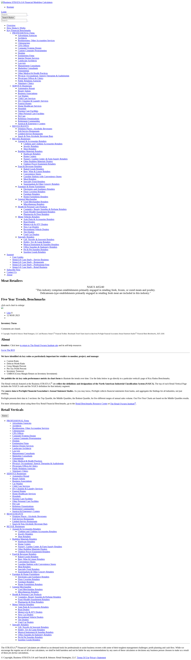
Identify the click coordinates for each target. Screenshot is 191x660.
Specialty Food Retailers (34, 181)
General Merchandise (27, 199)
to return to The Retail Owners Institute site (39, 345)
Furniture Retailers (31, 194)
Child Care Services (27, 98)
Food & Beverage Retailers (30, 166)
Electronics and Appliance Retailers (39, 189)
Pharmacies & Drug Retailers (36, 214)
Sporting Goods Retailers (34, 252)
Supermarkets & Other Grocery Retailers (41, 184)
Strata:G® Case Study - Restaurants (28, 262)
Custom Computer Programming (32, 50)
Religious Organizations (28, 118)
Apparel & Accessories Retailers (32, 141)
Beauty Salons (24, 91)
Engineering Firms (26, 55)
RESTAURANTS (20, 126)
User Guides (17, 257)
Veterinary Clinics (26, 83)
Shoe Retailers (29, 149)
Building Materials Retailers (30, 151)
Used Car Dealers (31, 234)
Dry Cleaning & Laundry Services (33, 101)
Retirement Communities (29, 121)
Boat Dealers (29, 222)
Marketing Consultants (28, 68)
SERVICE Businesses (22, 86)
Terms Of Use (83, 657)
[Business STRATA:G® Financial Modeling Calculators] (26, 2)
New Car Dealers (31, 227)
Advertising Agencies (27, 35)
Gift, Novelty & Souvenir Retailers (38, 239)
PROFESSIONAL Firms (23, 33)
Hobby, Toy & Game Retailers (36, 242)
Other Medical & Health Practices (33, 73)
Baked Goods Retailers (33, 169)
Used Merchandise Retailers (35, 202)
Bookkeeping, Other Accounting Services (36, 40)
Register (10, 7)
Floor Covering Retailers (34, 191)
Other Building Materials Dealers (38, 161)
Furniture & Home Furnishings (31, 186)
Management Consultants (29, 66)
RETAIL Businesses (21, 139)
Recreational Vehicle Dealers (36, 229)
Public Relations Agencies (29, 81)
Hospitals (22, 108)
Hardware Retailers (32, 154)
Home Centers (29, 156)
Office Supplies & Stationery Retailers (40, 247)
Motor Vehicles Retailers (29, 217)
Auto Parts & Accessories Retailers (38, 219)
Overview (11, 25)
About (9, 275)
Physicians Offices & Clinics (30, 78)
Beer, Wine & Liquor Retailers (36, 171)
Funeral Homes (24, 103)
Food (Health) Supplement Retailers (39, 212)
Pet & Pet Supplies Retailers (35, 249)
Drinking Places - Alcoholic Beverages (35, 128)
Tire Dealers (28, 232)
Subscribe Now (13, 270)
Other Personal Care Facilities (31, 113)
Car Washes (23, 96)
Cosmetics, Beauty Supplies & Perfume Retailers (45, 209)
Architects (22, 38)
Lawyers (22, 63)
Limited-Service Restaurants (30, 134)
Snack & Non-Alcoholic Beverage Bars (35, 136)
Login (3, 12)
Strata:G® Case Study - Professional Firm (30, 264)
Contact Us (12, 272)
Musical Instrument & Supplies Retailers (41, 244)
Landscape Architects (27, 60)
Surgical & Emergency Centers (31, 123)
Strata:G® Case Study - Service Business (30, 259)
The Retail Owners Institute (123, 404)
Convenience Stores (32, 174)
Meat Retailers (29, 179)
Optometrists (23, 71)
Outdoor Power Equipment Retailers (39, 164)
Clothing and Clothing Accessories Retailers (42, 144)
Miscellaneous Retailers (33, 204)
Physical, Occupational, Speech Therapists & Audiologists (43, 76)
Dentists (21, 53)
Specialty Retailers (26, 237)
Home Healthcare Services (29, 106)
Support (10, 254)
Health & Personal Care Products (32, 207)
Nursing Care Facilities (28, 111)
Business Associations (27, 93)
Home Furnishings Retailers (35, 196)
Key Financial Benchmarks (19, 30)
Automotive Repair (26, 88)
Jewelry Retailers (31, 146)
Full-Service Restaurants (28, 131)
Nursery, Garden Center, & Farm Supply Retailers (45, 159)
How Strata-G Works (16, 28)
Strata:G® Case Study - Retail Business (29, 267)
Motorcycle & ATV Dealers (35, 224)
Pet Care (21, 116)
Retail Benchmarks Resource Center (92, 404)
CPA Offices (23, 45)
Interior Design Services (28, 58)
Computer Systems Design (29, 48)
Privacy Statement (98, 657)
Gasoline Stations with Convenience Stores (42, 176)
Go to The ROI (8, 350)
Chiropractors (24, 43)
